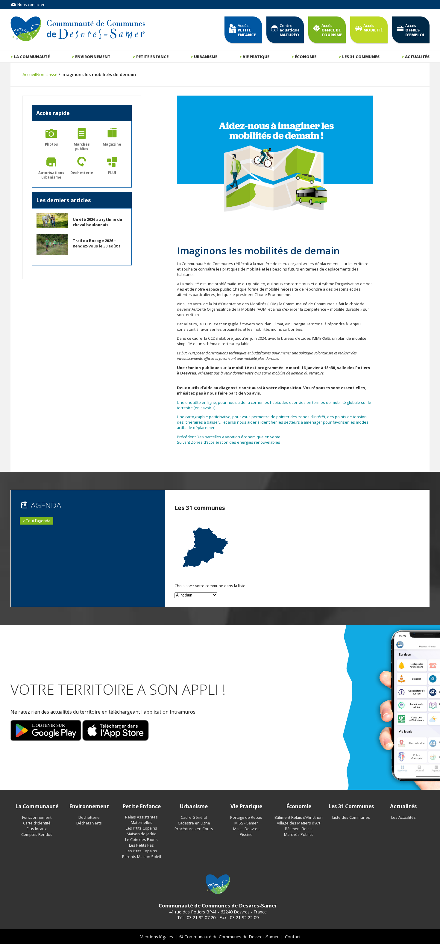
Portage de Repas (246, 817)
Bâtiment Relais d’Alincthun (298, 817)
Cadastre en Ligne (194, 823)
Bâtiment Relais (298, 828)
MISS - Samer (246, 823)
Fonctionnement (36, 817)
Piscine (246, 834)
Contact (293, 937)
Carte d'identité (37, 823)
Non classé (46, 74)
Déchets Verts (89, 823)
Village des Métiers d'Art (298, 823)
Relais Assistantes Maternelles (141, 819)
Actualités (417, 56)
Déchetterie (89, 817)
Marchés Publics (298, 834)
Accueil (29, 74)
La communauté (32, 56)
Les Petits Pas (141, 845)
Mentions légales (156, 937)
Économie (305, 56)
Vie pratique (256, 56)
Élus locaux (37, 828)
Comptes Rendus (36, 834)
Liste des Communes (351, 817)
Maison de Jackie (142, 833)
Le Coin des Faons (141, 839)
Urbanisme (205, 56)
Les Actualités (403, 817)
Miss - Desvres (246, 828)
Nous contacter (30, 4)
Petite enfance (152, 56)
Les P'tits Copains (141, 828)
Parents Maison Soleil (141, 856)
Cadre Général (194, 817)
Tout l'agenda (38, 520)
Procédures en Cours (194, 828)
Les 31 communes (361, 56)
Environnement (92, 56)
